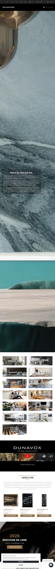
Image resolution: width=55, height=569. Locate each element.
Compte (50, 1)
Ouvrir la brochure (14, 547)
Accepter (20, 561)
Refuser (21, 565)
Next (53, 182)
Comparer (40, 1)
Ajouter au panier (11, 515)
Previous (3, 505)
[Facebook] (7, 1)
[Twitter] (16, 1)
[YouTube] (20, 1)
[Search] (49, 7)
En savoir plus (26, 558)
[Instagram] (11, 1)
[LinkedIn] (25, 1)
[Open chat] (51, 565)
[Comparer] (46, 7)
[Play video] (27, 456)
